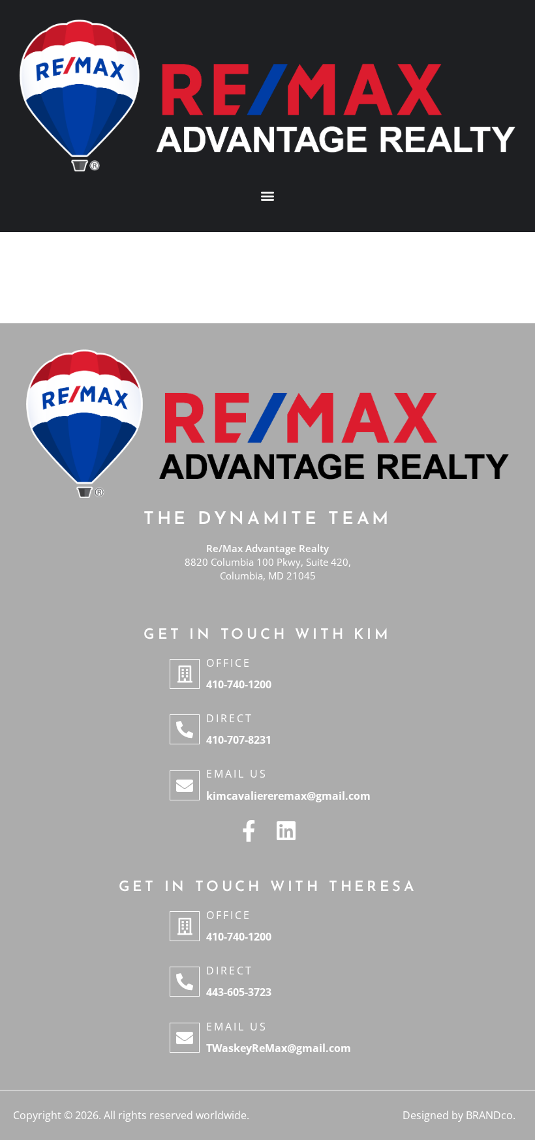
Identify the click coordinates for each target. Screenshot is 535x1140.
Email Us (237, 774)
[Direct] (185, 729)
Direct (229, 718)
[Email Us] (185, 785)
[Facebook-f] (249, 830)
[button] (268, 195)
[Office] (185, 674)
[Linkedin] (286, 830)
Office (228, 663)
